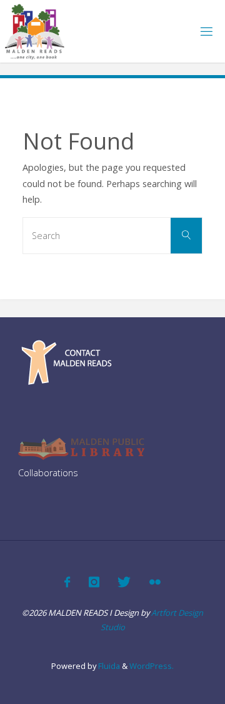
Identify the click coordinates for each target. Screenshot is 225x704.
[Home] (34, 31)
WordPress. (151, 665)
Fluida (108, 665)
